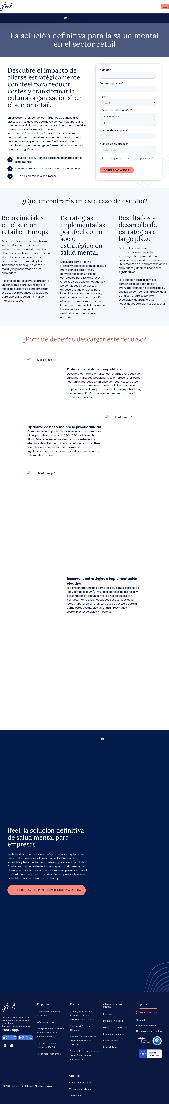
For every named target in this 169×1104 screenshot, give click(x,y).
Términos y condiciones (81, 1089)
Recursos (75, 1004)
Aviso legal (74, 1075)
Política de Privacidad (80, 1082)
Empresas (43, 1004)
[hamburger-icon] (165, 6)
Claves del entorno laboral (114, 1005)
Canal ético (75, 1095)
